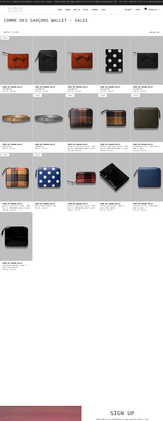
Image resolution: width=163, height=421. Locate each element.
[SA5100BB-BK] (147, 60)
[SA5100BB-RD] (81, 60)
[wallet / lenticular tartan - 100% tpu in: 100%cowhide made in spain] (81, 117)
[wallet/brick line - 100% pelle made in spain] (147, 117)
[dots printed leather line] (49, 177)
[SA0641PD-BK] (114, 60)
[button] (59, 9)
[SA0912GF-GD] (16, 117)
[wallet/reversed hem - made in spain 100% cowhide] (114, 177)
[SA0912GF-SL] (49, 117)
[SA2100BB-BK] (49, 60)
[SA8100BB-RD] (16, 60)
